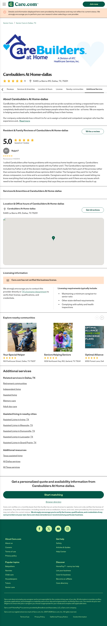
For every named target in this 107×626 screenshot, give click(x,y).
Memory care (9, 400)
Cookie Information (80, 617)
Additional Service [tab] (94, 89)
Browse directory (53, 502)
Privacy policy (11, 556)
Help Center (61, 551)
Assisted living (10, 395)
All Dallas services (11, 461)
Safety (59, 543)
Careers (8, 547)
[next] (102, 318)
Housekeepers (11, 579)
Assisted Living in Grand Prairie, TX (19, 442)
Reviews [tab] (10, 89)
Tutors (8, 583)
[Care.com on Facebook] (39, 529)
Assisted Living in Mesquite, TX (18, 425)
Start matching (53, 494)
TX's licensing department (34, 291)
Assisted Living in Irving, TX (16, 419)
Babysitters (10, 566)
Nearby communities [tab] (74, 89)
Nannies (8, 570)
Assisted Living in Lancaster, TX (18, 437)
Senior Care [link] (8, 23)
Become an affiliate (64, 579)
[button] (53, 48)
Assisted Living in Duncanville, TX (19, 431)
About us (9, 543)
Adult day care (10, 406)
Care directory (62, 583)
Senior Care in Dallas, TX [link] (26, 23)
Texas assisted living (13, 455)
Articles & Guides (63, 547)
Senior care (10, 587)
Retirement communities (15, 383)
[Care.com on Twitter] (49, 529)
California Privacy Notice (59, 617)
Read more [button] (24, 121)
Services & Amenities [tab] (26, 89)
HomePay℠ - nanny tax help (67, 566)
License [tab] (59, 89)
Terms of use (10, 551)
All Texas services (11, 467)
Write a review (93, 131)
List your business (63, 570)
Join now (94, 4)
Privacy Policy (40, 617)
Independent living (12, 389)
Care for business (63, 575)
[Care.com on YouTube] (58, 529)
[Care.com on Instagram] (67, 529)
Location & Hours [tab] (45, 89)
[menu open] (4, 4)
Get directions (93, 210)
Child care (9, 575)
